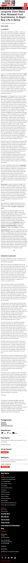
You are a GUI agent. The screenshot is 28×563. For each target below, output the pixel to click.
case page (13, 206)
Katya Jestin (4, 96)
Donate (25, 8)
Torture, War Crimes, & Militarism (6, 425)
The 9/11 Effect (3, 424)
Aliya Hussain (4, 184)
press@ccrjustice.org (6, 444)
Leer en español (4, 26)
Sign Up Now (5, 452)
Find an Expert (5, 466)
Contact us (3, 546)
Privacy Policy (4, 548)
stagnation (23, 165)
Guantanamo (3, 422)
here (2, 204)
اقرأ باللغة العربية (4, 29)
